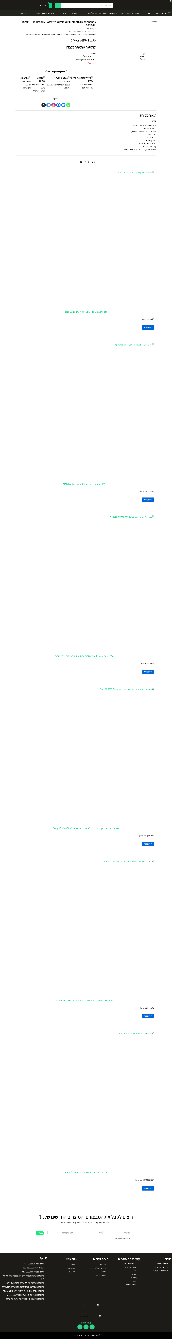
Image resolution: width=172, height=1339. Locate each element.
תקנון (104, 1271)
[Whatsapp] (68, 105)
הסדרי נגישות (101, 1275)
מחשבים (134, 1277)
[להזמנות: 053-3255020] (57, 13)
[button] (40, 1233)
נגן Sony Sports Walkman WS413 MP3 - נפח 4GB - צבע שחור (86, 1000)
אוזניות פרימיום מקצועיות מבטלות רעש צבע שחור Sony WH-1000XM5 (86, 828)
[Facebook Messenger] (63, 105)
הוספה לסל (148, 327)
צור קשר (103, 1264)
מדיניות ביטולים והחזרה (97, 1268)
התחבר (147, 13)
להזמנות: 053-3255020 (45, 13)
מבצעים (24, 13)
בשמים (134, 1281)
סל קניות (71, 1271)
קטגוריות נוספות (131, 1284)
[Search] (58, 5)
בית (94, 34)
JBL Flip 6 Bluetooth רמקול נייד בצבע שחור (86, 311)
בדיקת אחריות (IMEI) (110, 13)
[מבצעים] (29, 13)
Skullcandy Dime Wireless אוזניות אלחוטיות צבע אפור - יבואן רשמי (86, 656)
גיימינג (134, 1270)
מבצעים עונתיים (131, 1267)
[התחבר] (152, 13)
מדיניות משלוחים (94, 13)
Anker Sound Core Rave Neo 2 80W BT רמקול (86, 484)
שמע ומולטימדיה (74, 31)
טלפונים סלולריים (131, 1263)
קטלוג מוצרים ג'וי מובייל (84, 34)
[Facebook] (58, 105)
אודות (137, 13)
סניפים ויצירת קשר (126, 13)
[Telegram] (48, 105)
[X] (43, 105)
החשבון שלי (70, 1268)
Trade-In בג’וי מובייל (160, 1270)
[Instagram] (53, 105)
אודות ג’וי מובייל (162, 1263)
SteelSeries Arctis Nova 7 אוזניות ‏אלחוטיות (86, 1172)
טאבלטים (133, 1274)
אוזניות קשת (85, 31)
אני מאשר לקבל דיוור (122, 1238)
